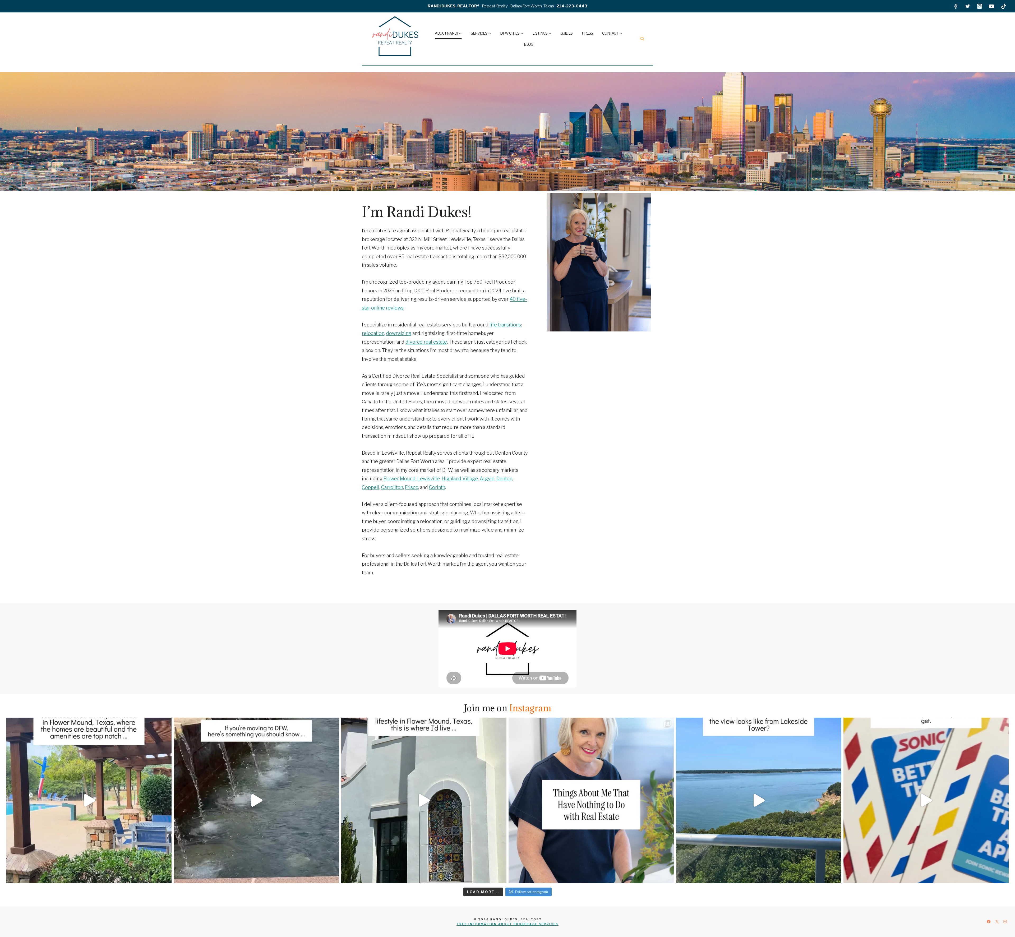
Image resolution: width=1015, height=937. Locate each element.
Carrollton (392, 487)
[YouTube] (991, 6)
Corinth (437, 487)
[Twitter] (967, 6)
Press (587, 33)
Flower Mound (400, 478)
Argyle (487, 478)
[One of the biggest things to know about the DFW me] (256, 800)
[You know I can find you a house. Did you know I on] (591, 800)
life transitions (505, 324)
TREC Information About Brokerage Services (507, 924)
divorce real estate (426, 342)
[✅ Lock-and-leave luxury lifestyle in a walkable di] (423, 800)
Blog (528, 44)
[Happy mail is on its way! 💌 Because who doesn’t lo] (926, 800)
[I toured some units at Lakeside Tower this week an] (758, 800)
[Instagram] (980, 6)
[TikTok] (1003, 6)
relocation (373, 333)
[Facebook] (956, 6)
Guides (566, 33)
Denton (504, 478)
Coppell (370, 487)
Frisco (411, 487)
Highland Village (460, 478)
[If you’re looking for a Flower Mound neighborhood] (89, 800)
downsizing (398, 333)
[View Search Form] (642, 39)
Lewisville (428, 478)
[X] (996, 921)
